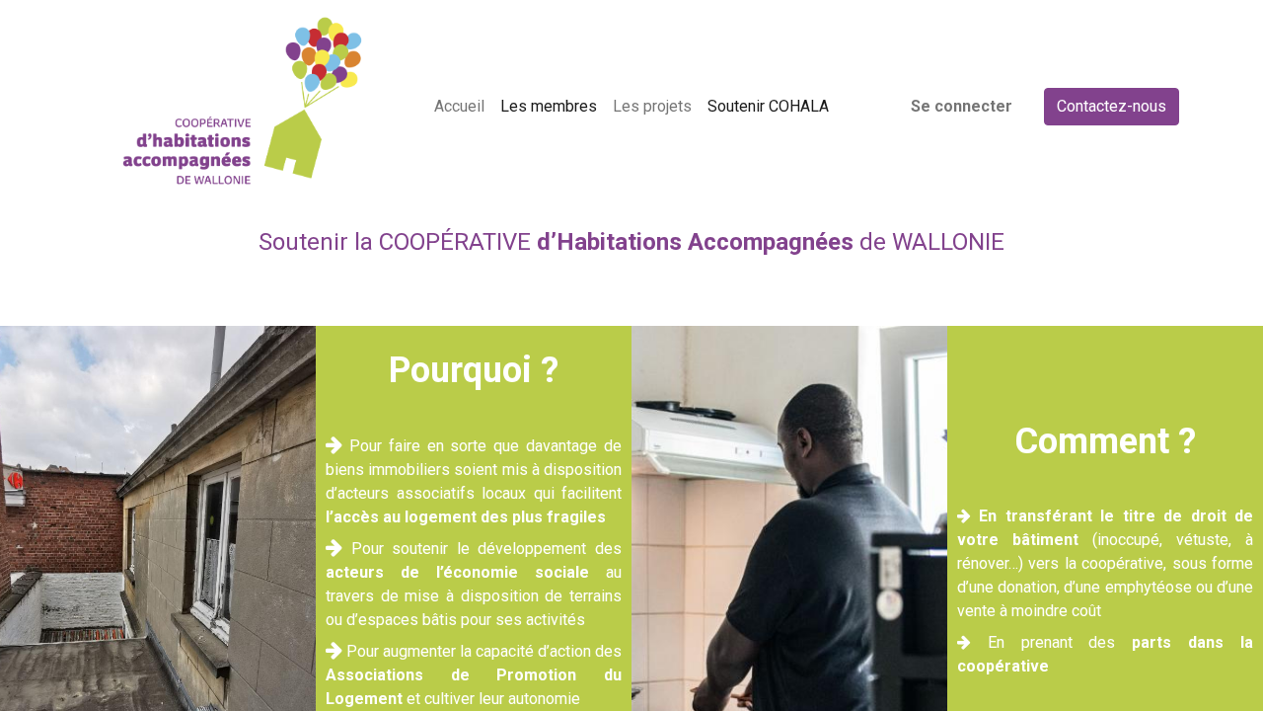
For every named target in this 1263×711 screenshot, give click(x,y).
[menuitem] (459, 106)
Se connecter (961, 106)
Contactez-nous (1111, 106)
